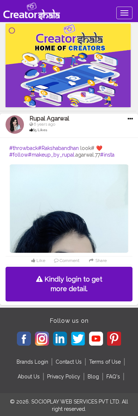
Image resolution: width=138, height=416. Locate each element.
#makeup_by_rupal (51, 155)
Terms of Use (105, 362)
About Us (29, 377)
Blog (93, 377)
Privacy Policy (63, 377)
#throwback (23, 148)
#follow (18, 155)
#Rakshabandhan (58, 148)
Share (100, 260)
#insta (107, 155)
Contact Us (69, 362)
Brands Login (32, 362)
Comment (69, 260)
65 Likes (40, 130)
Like (40, 260)
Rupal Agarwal (49, 118)
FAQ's (113, 377)
